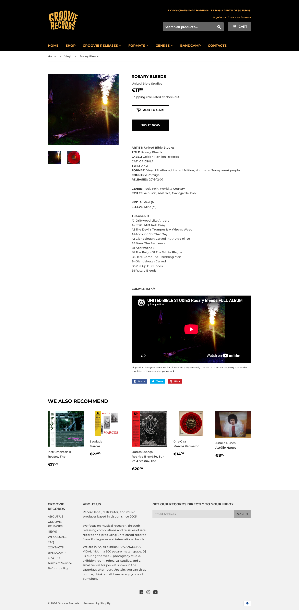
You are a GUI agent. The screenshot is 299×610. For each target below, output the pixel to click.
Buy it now (150, 125)
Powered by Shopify (96, 603)
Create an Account (239, 17)
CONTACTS (217, 46)
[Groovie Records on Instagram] (148, 593)
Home (52, 56)
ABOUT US (55, 516)
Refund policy (58, 568)
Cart (242, 26)
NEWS (52, 531)
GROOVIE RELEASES (101, 46)
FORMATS (137, 46)
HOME (53, 46)
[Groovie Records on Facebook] (141, 593)
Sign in (217, 17)
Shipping (138, 97)
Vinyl (67, 56)
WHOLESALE (57, 537)
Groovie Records (69, 603)
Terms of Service (60, 563)
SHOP (71, 46)
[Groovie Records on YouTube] (155, 593)
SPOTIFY (54, 558)
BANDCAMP (190, 46)
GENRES (163, 46)
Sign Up (243, 514)
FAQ (51, 542)
